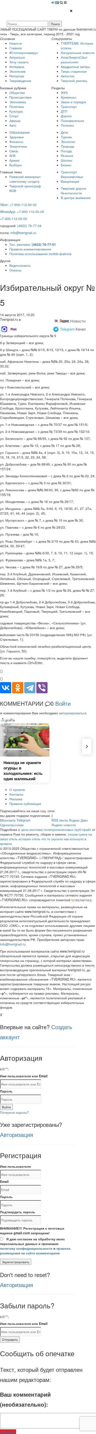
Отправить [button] (8, 1431)
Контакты (16, 794)
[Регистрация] (57, 2)
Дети (64, 132)
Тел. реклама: (32, 244)
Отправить (10, 1339)
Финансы (16, 141)
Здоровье (16, 137)
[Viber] (42, 687)
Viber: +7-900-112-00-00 (18, 204)
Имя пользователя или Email (24, 1076)
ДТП (64, 111)
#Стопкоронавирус (23, 52)
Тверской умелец (74, 80)
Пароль (6, 1091)
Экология (68, 141)
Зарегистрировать (15, 1262)
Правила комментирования (30, 249)
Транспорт (69, 106)
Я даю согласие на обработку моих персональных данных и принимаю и (35, 1246)
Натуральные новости (77, 52)
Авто (12, 125)
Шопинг (66, 160)
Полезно (67, 125)
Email (4, 1181)
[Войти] (52, 2)
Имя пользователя (15, 1166)
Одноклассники (12, 824)
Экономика (17, 102)
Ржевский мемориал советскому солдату (25, 179)
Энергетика (18, 146)
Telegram (24, 820)
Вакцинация (70, 181)
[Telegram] (29, 687)
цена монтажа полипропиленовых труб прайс (56, 829)
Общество (17, 92)
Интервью (16, 66)
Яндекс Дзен (78, 820)
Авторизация (16, 1134)
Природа (67, 146)
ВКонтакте (8, 820)
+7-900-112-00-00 (13, 218)
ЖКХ (64, 92)
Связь (13, 151)
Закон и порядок (73, 102)
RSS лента (59, 820)
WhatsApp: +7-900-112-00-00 (22, 211)
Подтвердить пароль (17, 1212)
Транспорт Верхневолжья (72, 174)
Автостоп (68, 76)
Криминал (68, 97)
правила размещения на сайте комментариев (35, 1250)
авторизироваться (72, 713)
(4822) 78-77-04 (29, 225)
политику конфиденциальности (26, 1248)
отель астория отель (24, 838)
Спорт (14, 116)
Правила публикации (25, 803)
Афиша (15, 120)
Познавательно (72, 120)
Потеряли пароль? (14, 1112)
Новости (15, 43)
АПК (12, 155)
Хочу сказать (19, 62)
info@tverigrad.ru (23, 232)
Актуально (17, 57)
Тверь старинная (74, 71)
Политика (16, 106)
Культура (16, 111)
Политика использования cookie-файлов (40, 253)
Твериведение (20, 80)
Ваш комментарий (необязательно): (25, 1399)
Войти (63, 703)
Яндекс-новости (63, 824)
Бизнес (66, 165)
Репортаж (16, 76)
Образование (19, 132)
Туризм (66, 137)
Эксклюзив (17, 71)
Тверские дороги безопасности (73, 190)
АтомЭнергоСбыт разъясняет (74, 59)
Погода (66, 151)
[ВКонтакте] (5, 687)
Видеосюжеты (20, 265)
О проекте (17, 789)
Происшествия (20, 97)
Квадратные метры (75, 66)
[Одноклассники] (17, 687)
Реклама (15, 799)
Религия (67, 155)
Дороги (66, 116)
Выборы (15, 165)
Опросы (15, 270)
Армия (14, 160)
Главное (15, 48)
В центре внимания (76, 197)
